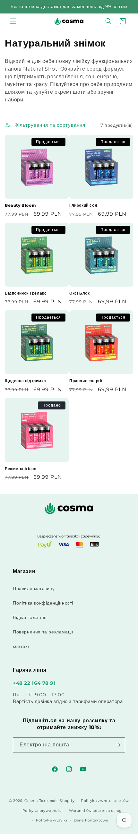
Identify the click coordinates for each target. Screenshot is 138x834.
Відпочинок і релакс (26, 293)
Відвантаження (30, 617)
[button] (13, 21)
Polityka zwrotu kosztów (105, 800)
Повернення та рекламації (43, 632)
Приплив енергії (85, 380)
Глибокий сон (83, 205)
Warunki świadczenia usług (95, 810)
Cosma (31, 800)
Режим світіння (20, 468)
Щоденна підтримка (25, 380)
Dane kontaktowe (91, 820)
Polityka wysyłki (51, 820)
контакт (21, 646)
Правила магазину (34, 588)
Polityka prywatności (42, 810)
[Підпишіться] (118, 744)
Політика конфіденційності (43, 603)
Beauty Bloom (20, 205)
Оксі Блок (79, 293)
